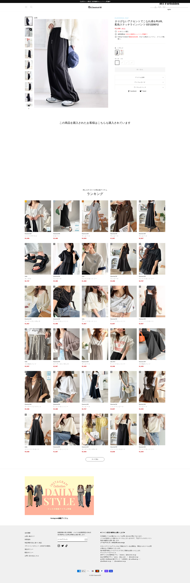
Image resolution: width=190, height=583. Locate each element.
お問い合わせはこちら (32, 556)
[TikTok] (66, 546)
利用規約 (27, 539)
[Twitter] (62, 546)
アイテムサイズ (140, 82)
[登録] (86, 539)
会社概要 (27, 533)
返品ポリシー (29, 549)
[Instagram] (59, 546)
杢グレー (122, 52)
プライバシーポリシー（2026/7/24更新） (38, 546)
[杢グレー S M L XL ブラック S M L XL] (71, 64)
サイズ (118, 58)
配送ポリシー (29, 552)
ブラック (117, 52)
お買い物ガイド (30, 536)
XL (132, 63)
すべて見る (95, 459)
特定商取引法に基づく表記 (33, 543)
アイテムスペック (140, 87)
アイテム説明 (140, 77)
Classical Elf (122, 18)
